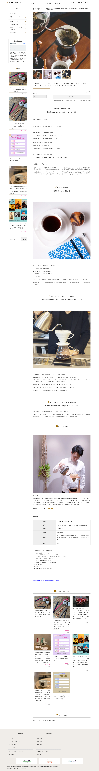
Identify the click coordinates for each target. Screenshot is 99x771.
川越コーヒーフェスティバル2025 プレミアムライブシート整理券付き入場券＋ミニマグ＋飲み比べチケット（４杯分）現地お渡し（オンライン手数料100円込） (81, 661)
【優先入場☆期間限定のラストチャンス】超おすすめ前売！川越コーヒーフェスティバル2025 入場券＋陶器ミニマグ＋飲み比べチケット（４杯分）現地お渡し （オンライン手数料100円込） (43, 657)
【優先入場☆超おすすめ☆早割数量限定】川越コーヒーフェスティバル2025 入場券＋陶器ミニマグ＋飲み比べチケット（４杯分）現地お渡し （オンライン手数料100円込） (42, 695)
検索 (25, 239)
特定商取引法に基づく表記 (83, 100)
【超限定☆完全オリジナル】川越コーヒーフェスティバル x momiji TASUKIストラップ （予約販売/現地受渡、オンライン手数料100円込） (62, 624)
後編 (52, 508)
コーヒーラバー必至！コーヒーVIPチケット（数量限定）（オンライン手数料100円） (62, 697)
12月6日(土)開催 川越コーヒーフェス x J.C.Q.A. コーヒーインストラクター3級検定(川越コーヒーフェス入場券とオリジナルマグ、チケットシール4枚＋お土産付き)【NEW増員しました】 (81, 613)
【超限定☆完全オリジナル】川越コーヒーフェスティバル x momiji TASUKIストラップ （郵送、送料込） (42, 613)
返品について (73, 100)
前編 (49, 508)
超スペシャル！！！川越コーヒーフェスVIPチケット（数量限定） (61, 658)
